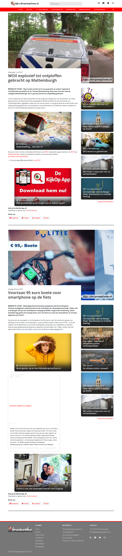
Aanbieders (39, 541)
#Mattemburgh (13, 154)
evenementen (57, 9)
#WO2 (47, 152)
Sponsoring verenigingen (70, 535)
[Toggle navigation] (113, 9)
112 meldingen (42, 9)
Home (37, 529)
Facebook (14, 218)
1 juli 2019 (36, 160)
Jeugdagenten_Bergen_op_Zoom (35, 448)
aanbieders (70, 9)
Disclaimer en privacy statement (73, 541)
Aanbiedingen (39, 544)
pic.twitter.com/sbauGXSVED (18, 156)
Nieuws (37, 532)
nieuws (29, 9)
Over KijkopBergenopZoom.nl (72, 529)
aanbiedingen (84, 9)
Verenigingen (39, 546)
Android (34, 210)
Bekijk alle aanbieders (105, 202)
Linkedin (37, 218)
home (20, 9)
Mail (47, 218)
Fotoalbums (39, 538)
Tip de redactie (67, 538)
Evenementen (40, 535)
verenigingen (99, 9)
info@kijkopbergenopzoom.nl (101, 532)
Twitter (26, 218)
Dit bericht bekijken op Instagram (20, 406)
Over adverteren (67, 532)
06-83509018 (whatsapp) (99, 529)
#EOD (73, 152)
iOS (27, 210)
